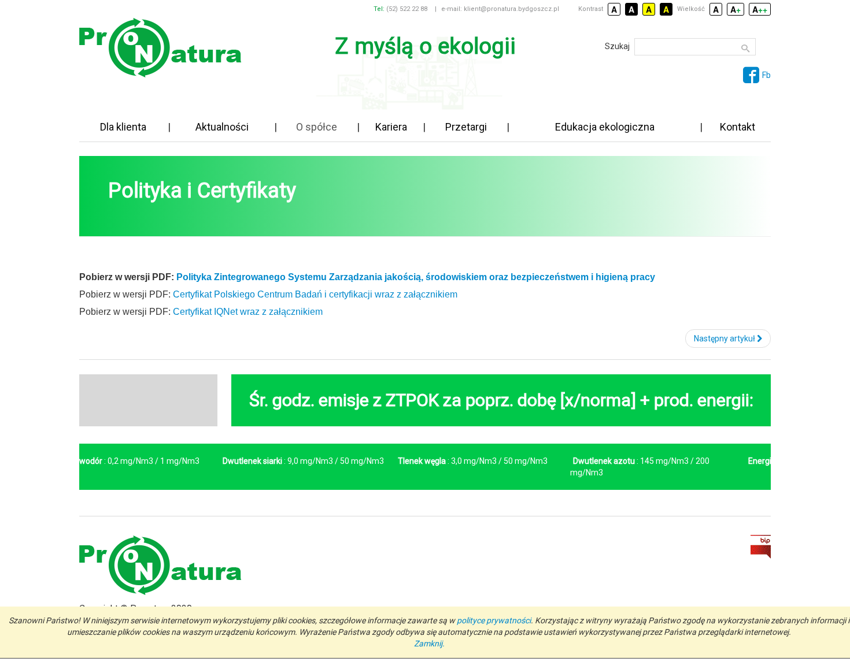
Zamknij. (429, 643)
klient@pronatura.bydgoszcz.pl (511, 9)
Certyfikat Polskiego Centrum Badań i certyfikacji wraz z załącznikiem (315, 294)
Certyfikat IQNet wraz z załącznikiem (248, 312)
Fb (766, 75)
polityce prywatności (494, 620)
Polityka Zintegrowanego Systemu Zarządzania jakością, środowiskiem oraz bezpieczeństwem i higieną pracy (415, 277)
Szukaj (617, 46)
